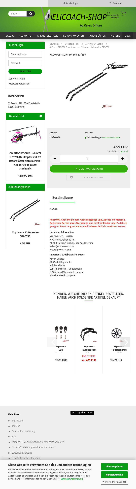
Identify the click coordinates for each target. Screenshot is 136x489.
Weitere (115, 35)
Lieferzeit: (55, 137)
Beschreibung (62, 198)
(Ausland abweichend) (111, 138)
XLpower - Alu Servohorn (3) (61, 348)
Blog (128, 35)
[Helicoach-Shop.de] (73, 19)
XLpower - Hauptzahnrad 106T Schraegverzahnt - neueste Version (119, 348)
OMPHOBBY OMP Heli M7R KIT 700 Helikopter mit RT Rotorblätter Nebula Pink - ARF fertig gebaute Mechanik (25, 161)
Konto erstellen (16, 78)
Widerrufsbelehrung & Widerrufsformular (33, 447)
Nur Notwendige (114, 474)
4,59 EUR (25, 243)
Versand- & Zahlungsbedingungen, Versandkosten (38, 442)
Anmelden (25, 71)
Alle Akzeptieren (114, 466)
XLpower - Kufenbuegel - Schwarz (89, 348)
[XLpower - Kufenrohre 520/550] (89, 84)
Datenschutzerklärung (72, 479)
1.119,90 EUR (25, 175)
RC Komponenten (73, 35)
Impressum (17, 420)
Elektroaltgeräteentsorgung (26, 458)
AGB (14, 436)
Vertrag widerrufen (82, 412)
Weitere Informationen (114, 482)
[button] (55, 159)
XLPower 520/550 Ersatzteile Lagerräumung (24, 105)
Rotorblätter (97, 35)
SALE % (10, 35)
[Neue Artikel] (40, 116)
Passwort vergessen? (19, 83)
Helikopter (25, 35)
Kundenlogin (71, 3)
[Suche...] (31, 13)
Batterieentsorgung (22, 452)
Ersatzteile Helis (47, 35)
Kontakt (16, 426)
